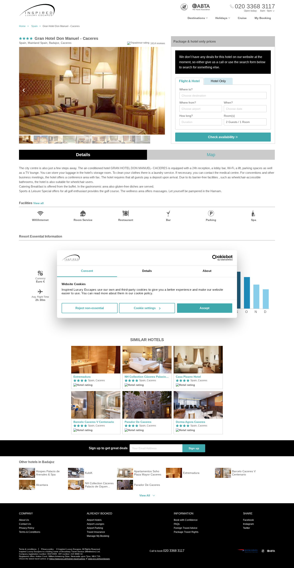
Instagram (248, 524)
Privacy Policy (26, 528)
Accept (204, 308)
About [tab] (207, 271)
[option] (95, 390)
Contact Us (25, 524)
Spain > (37, 26)
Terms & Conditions (29, 532)
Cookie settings (145, 308)
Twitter (246, 528)
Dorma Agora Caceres (190, 421)
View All (144, 495)
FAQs (177, 524)
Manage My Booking (98, 536)
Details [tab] (147, 271)
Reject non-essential (89, 308)
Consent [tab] (87, 271)
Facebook (248, 520)
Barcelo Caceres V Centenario (93, 421)
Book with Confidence (186, 520)
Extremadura (82, 376)
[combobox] (223, 95)
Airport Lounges (95, 524)
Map (211, 154)
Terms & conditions (27, 549)
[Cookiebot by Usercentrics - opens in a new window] (215, 258)
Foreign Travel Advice (185, 528)
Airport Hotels (94, 520)
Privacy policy (47, 549)
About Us (24, 520)
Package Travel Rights (186, 532)
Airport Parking (95, 528)
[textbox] (225, 95)
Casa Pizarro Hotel (188, 376)
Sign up (194, 448)
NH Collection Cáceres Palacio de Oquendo (147, 376)
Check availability (221, 137)
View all (38, 203)
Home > (25, 26)
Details (83, 154)
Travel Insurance (96, 532)
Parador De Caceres (138, 421)
